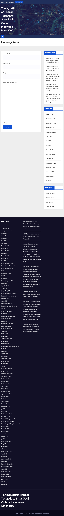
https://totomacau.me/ (8, 316)
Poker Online (50, 198)
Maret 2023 (49, 150)
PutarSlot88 (5, 248)
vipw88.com (5, 298)
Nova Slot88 (5, 246)
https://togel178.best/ (8, 421)
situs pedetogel (6, 326)
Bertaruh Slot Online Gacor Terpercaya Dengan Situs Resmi (52, 60)
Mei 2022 (49, 181)
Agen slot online (6, 359)
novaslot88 (4, 313)
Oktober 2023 (50, 127)
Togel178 (4, 288)
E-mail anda (6, 63)
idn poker (4, 243)
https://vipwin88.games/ (8, 293)
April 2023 (49, 145)
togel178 (4, 241)
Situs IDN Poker (36, 301)
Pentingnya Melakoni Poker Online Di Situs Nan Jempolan (52, 68)
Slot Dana (4, 276)
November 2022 (51, 167)
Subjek (5, 73)
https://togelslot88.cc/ (8, 281)
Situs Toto (4, 333)
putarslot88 (5, 361)
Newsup (38, 513)
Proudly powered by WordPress (23, 513)
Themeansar (46, 513)
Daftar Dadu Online (7, 414)
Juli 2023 (49, 136)
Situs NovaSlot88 (6, 476)
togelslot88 (4, 364)
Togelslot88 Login (6, 338)
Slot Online (49, 202)
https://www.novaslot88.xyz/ (10, 346)
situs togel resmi (6, 318)
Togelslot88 (5, 228)
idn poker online (6, 376)
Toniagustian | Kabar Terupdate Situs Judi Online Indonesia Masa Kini (7, 19)
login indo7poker (6, 369)
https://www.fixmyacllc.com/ (10, 266)
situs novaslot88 (6, 459)
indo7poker (4, 354)
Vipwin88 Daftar (6, 273)
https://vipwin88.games (8, 296)
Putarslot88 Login (6, 464)
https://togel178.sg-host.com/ (10, 424)
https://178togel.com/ (8, 419)
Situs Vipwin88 (6, 471)
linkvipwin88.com (6, 303)
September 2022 (51, 176)
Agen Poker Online (7, 394)
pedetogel (4, 321)
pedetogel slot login (7, 323)
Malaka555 (4, 278)
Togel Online (50, 206)
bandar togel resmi (7, 451)
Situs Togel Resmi (6, 311)
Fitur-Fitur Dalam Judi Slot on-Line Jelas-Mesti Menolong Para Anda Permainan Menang (53, 98)
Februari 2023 (50, 154)
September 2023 (51, 132)
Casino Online (50, 193)
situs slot (4, 411)
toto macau (4, 341)
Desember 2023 (51, 119)
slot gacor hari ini (6, 231)
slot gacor (4, 484)
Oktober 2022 (50, 172)
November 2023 (51, 123)
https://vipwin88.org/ (7, 268)
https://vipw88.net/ (7, 263)
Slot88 (3, 271)
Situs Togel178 (5, 291)
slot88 (3, 308)
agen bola (4, 479)
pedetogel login (6, 406)
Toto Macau (5, 236)
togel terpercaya (6, 328)
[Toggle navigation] (33, 36)
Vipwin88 (4, 233)
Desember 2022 (51, 163)
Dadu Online (5, 399)
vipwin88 (4, 283)
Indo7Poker (5, 379)
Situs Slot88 (5, 389)
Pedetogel (4, 446)
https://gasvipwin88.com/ (9, 306)
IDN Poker (4, 336)
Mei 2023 (49, 141)
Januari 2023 (50, 158)
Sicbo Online (5, 401)
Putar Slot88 (5, 426)
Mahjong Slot (5, 391)
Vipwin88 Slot (5, 286)
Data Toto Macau (6, 404)
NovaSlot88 (5, 253)
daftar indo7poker (6, 374)
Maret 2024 (49, 114)
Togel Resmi (5, 444)
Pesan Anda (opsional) (10, 82)
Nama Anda (6, 54)
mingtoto (4, 449)
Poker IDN (4, 371)
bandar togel (5, 343)
